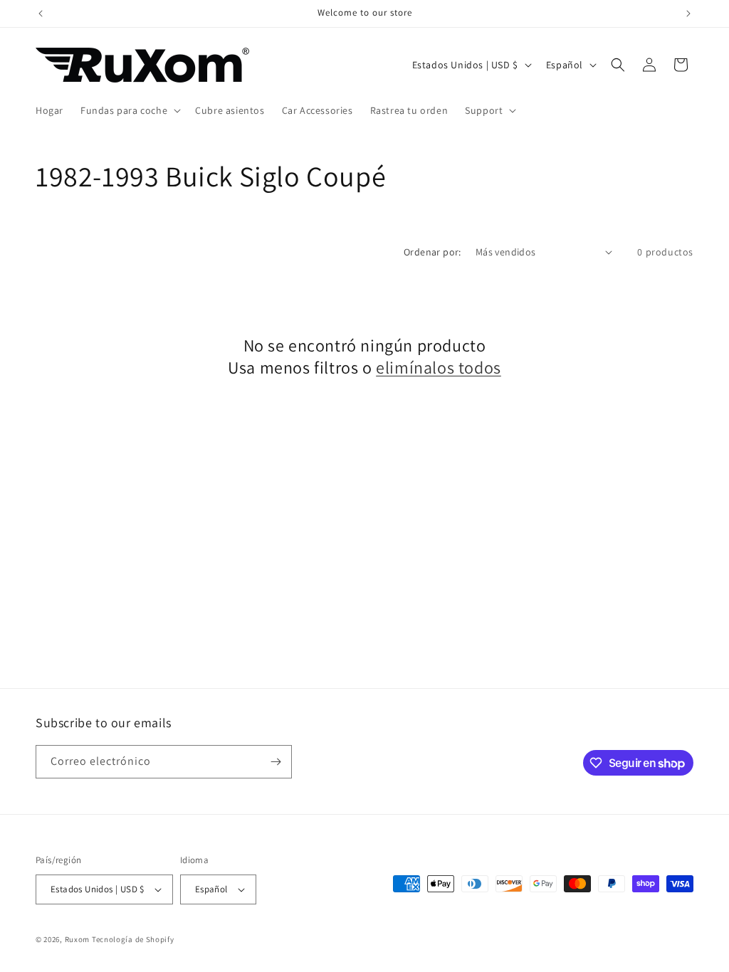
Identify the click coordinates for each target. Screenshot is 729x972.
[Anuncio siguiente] (688, 13)
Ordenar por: (432, 251)
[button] (129, 110)
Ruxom (77, 939)
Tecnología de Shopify (133, 939)
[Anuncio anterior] (40, 13)
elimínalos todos (438, 367)
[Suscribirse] (275, 761)
